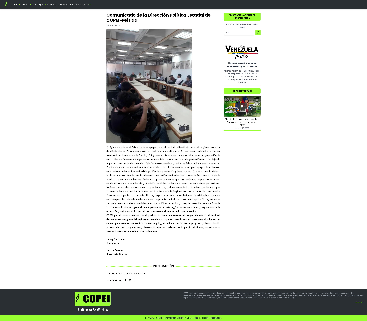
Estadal (141, 273)
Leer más (359, 302)
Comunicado (130, 273)
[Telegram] (107, 309)
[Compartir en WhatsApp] (134, 280)
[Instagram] (98, 309)
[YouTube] (90, 309)
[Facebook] (78, 309)
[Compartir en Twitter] (130, 280)
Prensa (25, 4)
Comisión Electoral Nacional (74, 4)
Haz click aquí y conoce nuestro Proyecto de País (242, 64)
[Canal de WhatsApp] (82, 309)
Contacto (52, 4)
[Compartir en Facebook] (125, 280)
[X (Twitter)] (86, 309)
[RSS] (94, 309)
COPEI (15, 4)
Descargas (38, 4)
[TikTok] (102, 309)
